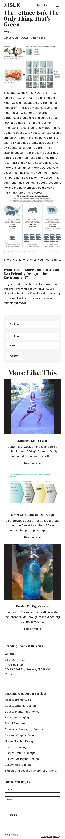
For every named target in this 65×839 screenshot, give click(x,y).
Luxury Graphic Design (20, 753)
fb (6, 683)
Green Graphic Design (19, 741)
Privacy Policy (46, 837)
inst (20, 683)
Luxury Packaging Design (22, 759)
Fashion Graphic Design (21, 735)
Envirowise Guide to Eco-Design (32, 515)
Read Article (32, 463)
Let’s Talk (43, 5)
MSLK (12, 4)
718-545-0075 (15, 660)
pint (15, 683)
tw (11, 683)
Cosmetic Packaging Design (24, 729)
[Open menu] (57, 4)
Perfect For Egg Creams (32, 606)
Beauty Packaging (17, 717)
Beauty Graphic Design (20, 706)
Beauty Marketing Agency (22, 711)
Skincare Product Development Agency (31, 771)
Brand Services (15, 723)
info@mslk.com (15, 665)
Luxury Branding (15, 747)
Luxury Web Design (18, 765)
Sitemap (56, 837)
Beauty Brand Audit (18, 700)
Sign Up (14, 355)
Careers (10, 674)
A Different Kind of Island (32, 441)
